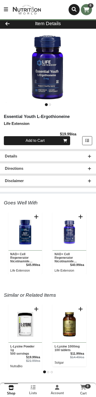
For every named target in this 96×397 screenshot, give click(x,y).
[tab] (46, 104)
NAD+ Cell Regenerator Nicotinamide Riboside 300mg (66, 257)
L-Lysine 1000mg (67, 348)
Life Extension (20, 270)
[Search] (74, 9)
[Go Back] (15, 24)
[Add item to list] (87, 140)
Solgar (59, 362)
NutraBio (16, 366)
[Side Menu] (6, 9)
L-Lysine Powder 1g (22, 350)
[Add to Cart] (36, 217)
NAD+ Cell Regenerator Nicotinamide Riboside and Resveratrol (19, 257)
